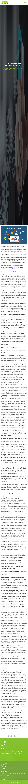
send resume (5, 779)
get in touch (5, 757)
